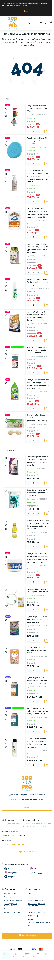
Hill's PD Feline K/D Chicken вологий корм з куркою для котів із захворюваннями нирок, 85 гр (37, 213)
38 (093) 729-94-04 (12, 823)
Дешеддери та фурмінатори (10, 904)
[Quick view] (6, 109)
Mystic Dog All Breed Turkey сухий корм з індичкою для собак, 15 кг (37, 711)
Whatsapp (38, 873)
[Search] (46, 23)
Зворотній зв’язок (35, 909)
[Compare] (6, 116)
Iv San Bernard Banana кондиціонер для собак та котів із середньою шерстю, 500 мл (38, 743)
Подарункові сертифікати (39, 922)
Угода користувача (36, 900)
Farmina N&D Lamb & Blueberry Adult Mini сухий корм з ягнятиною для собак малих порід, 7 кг (38, 316)
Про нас (31, 893)
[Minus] (29, 131)
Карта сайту (33, 916)
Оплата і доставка (36, 897)
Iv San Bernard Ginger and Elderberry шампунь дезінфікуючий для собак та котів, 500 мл (38, 524)
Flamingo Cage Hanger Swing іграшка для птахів (37, 590)
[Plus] (38, 131)
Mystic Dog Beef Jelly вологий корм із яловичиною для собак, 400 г (38, 619)
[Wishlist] (6, 112)
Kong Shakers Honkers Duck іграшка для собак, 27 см (37, 108)
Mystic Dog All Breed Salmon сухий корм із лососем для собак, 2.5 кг (37, 680)
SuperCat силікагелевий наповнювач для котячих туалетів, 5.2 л (37, 492)
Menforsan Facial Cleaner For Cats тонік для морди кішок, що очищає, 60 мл (37, 282)
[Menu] (3, 23)
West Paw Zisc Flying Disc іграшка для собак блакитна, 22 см (37, 141)
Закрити (27, 11)
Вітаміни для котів (12, 912)
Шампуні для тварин (13, 900)
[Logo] (12, 23)
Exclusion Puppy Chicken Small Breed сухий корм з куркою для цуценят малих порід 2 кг (37, 248)
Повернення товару (36, 912)
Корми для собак (11, 897)
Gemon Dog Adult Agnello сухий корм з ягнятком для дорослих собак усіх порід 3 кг (37, 461)
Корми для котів (11, 893)
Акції (30, 926)
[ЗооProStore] (27, 783)
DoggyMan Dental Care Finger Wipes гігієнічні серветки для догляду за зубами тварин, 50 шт (38, 558)
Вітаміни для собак (12, 909)
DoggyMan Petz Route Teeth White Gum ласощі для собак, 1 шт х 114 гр (37, 418)
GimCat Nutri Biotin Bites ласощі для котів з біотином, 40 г (37, 650)
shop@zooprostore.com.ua (13, 844)
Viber (36, 869)
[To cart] (46, 131)
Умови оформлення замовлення (36, 904)
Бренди (31, 919)
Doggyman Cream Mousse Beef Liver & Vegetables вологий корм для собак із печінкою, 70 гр (38, 384)
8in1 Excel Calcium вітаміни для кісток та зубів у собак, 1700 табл (37, 350)
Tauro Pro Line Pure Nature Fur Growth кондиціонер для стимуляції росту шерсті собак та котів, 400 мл (38, 176)
